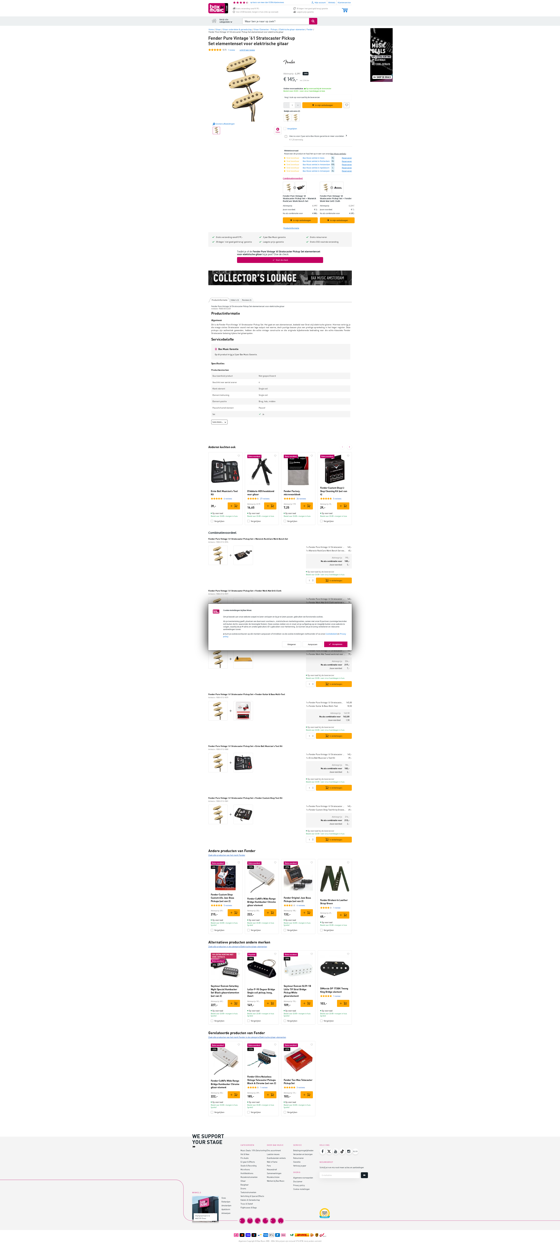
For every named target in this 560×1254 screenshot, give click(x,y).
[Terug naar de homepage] (214, 20)
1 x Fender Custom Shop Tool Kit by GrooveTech (326, 809)
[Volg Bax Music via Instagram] (349, 1151)
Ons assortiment (274, 1150)
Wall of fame (272, 1162)
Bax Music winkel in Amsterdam (316, 164)
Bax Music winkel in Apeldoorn (316, 168)
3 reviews (301, 1087)
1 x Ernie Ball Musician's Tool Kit (320, 758)
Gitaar (243, 1181)
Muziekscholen (273, 1177)
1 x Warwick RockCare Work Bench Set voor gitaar (326, 550)
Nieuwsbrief (272, 1169)
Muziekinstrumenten (249, 1177)
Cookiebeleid (331, 634)
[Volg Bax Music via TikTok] (342, 1151)
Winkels (331, 2)
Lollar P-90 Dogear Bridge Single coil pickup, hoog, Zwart (261, 992)
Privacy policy (299, 1185)
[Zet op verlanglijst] (346, 104)
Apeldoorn (226, 1209)
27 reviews (265, 498)
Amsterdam (226, 1205)
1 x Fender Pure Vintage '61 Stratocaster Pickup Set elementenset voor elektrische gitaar (325, 547)
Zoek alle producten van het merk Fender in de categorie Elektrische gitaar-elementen (247, 1037)
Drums (243, 1188)
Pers (269, 1165)
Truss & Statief (247, 1203)
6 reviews (228, 498)
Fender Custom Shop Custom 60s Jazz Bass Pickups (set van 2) (222, 897)
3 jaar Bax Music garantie (274, 237)
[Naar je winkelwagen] (345, 9)
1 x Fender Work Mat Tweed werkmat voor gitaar (326, 654)
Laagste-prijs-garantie (305, 12)
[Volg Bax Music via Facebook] (322, 1151)
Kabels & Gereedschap (250, 1200)
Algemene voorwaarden (303, 1177)
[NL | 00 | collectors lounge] (280, 278)
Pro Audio (245, 1158)
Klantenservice (344, 2)
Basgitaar (245, 1184)
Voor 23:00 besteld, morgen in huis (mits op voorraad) (257, 12)
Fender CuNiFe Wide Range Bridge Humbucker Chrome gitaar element (261, 902)
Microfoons (245, 1169)
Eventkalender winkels (276, 1158)
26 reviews (301, 498)
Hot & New (245, 1154)
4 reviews (301, 905)
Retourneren (298, 1158)
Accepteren (337, 644)
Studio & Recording (249, 1165)
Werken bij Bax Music (275, 1181)
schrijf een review (247, 50)
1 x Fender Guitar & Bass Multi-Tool (322, 706)
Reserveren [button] (347, 158)
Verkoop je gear (299, 1165)
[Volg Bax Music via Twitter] (329, 1151)
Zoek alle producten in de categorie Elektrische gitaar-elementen (237, 946)
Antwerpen (226, 1213)
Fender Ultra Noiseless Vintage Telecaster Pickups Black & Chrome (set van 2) (261, 1080)
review (231, 50)
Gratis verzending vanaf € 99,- (248, 8)
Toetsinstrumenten (248, 1192)
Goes (224, 1198)
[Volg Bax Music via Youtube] (336, 1151)
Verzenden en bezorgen (303, 1154)
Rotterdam (226, 1201)
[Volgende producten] (349, 447)
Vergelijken (219, 521)
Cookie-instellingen (301, 1189)
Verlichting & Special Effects (252, 1196)
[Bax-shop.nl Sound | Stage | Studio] (218, 8)
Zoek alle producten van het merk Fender (226, 855)
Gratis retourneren (318, 237)
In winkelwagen (336, 580)
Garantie (296, 1162)
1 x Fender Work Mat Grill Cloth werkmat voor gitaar (326, 602)
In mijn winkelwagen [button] (324, 105)
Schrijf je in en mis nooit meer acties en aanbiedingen (342, 1167)
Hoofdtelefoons (247, 1173)
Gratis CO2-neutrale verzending (324, 242)
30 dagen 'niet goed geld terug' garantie (312, 8)
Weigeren (291, 644)
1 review (336, 907)
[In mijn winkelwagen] (234, 505)
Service (297, 1145)
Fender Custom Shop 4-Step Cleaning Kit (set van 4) (333, 491)
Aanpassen (312, 644)
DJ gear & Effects (248, 1162)
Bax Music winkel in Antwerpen (316, 171)
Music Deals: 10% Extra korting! (254, 1150)
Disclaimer (297, 1181)
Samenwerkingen (274, 1173)
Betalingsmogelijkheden (303, 1150)
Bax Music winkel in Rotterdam (316, 161)
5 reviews (337, 498)
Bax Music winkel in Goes (313, 158)
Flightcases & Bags (249, 1207)
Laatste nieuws (273, 1154)
